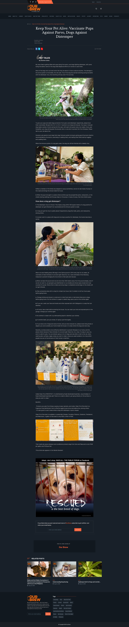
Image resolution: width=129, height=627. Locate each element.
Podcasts (116, 16)
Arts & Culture (71, 16)
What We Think (36, 16)
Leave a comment (38, 43)
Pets (101, 16)
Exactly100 (65, 602)
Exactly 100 (59, 16)
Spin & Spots (45, 16)
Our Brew (41, 40)
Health (78, 16)
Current (21, 16)
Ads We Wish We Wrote (58, 611)
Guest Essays (28, 16)
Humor (106, 16)
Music (64, 16)
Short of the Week (69, 614)
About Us (15, 16)
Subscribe (99, 2)
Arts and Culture (67, 608)
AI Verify (89, 16)
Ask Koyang (60, 614)
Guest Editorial (68, 611)
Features (52, 16)
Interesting (96, 16)
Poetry (83, 16)
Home (9, 16)
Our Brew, (68, 523)
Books (110, 16)
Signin (93, 2)
